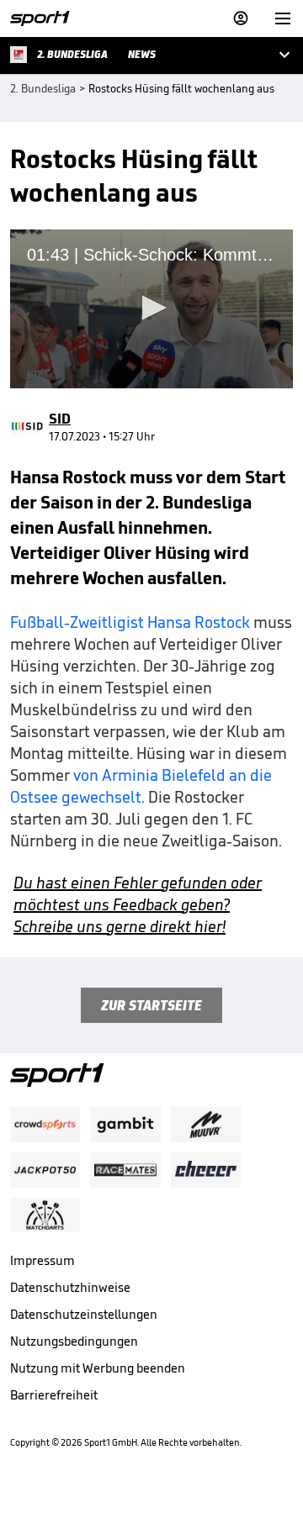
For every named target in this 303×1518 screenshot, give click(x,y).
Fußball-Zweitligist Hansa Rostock (130, 622)
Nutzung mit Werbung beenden (97, 1368)
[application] (151, 308)
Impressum (42, 1260)
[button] (151, 307)
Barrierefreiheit (54, 1395)
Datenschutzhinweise (70, 1287)
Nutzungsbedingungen (74, 1341)
